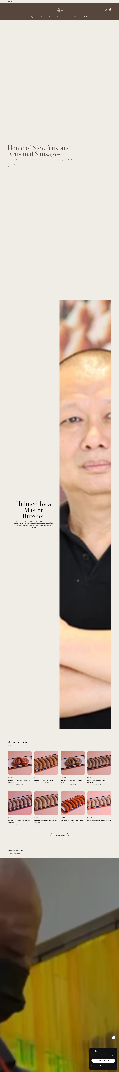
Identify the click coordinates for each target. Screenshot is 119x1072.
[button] (113, 1038)
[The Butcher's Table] (59, 10)
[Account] (106, 10)
